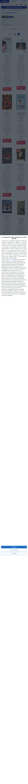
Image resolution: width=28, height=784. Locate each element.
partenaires (10, 259)
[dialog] (14, 509)
